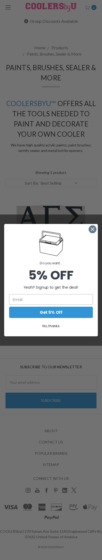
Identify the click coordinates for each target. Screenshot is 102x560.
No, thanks (50, 325)
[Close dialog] (92, 229)
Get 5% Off (51, 312)
